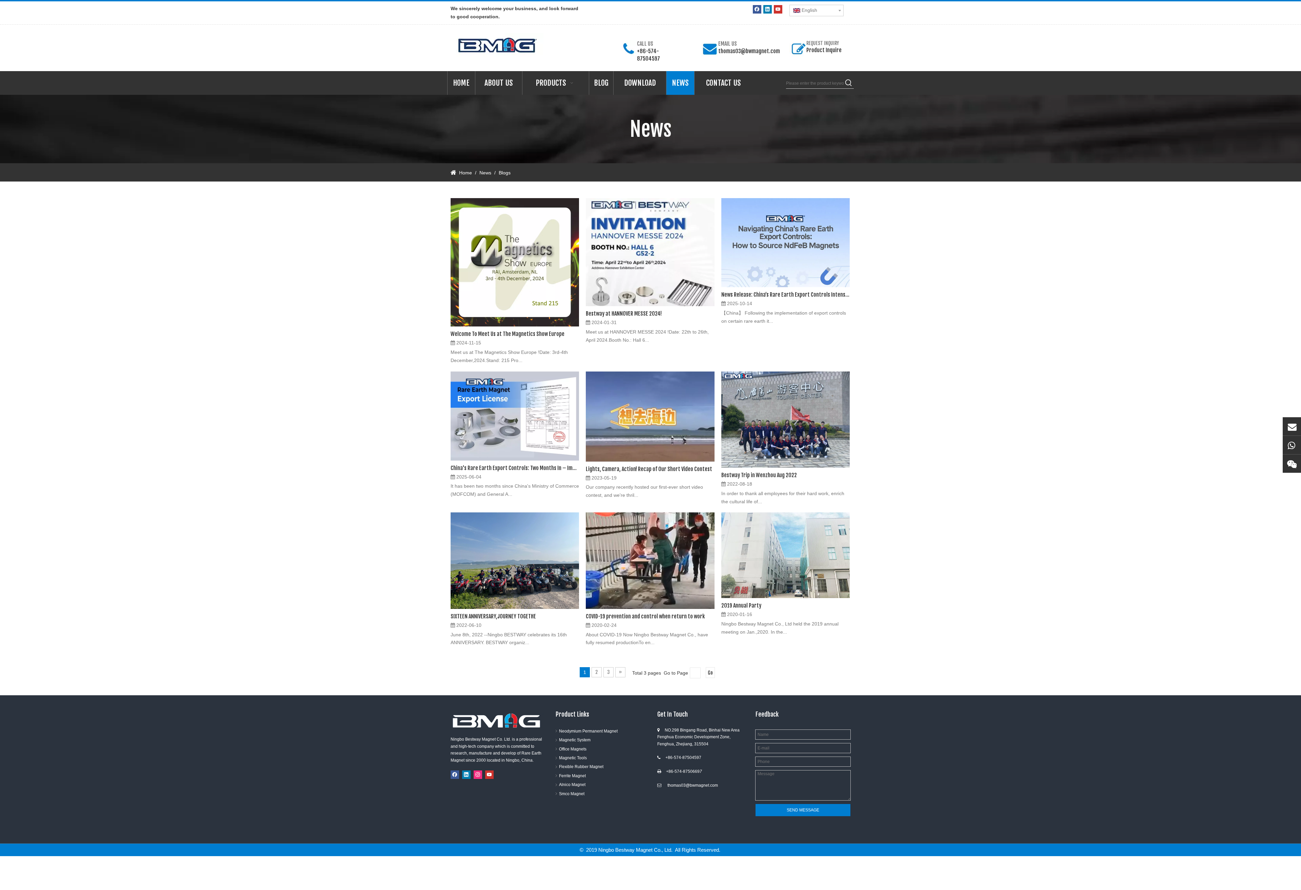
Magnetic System (575, 740)
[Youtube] (778, 9)
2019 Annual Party (741, 605)
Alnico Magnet (572, 784)
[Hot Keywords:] (849, 83)
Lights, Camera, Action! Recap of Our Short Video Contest (649, 469)
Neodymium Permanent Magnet (588, 731)
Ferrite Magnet (572, 776)
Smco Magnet (571, 793)
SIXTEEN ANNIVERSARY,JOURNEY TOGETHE (493, 616)
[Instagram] (478, 774)
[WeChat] (1292, 464)
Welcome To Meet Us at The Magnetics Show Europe (507, 334)
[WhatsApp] (1292, 445)
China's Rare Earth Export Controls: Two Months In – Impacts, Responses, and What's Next (515, 468)
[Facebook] (757, 9)
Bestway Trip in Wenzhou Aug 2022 (759, 475)
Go (710, 673)
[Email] (1292, 426)
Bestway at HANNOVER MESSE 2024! (624, 313)
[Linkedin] (767, 9)
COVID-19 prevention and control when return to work (645, 616)
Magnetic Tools (573, 758)
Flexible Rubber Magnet (581, 766)
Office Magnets (572, 749)
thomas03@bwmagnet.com (749, 51)
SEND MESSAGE (803, 810)
